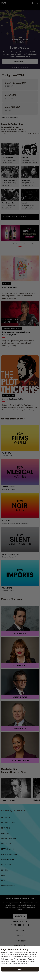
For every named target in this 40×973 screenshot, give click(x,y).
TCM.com (12, 952)
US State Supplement (20, 963)
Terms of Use (8, 954)
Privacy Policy (13, 959)
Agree (20, 969)
